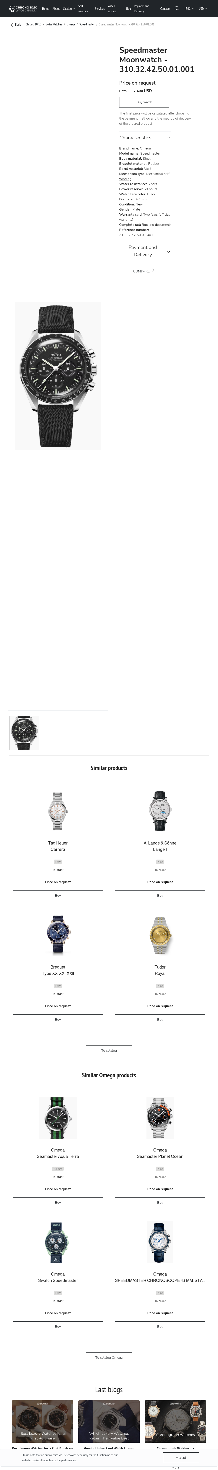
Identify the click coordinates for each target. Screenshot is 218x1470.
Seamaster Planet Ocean (160, 1156)
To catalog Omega (109, 1357)
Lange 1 (160, 849)
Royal (160, 973)
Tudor (160, 967)
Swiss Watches (54, 24)
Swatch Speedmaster (58, 1280)
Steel (147, 158)
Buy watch (144, 102)
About (56, 8)
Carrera (58, 849)
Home (45, 8)
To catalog (109, 1050)
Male (136, 209)
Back (17, 24)
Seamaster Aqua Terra (58, 1156)
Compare (142, 271)
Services (100, 8)
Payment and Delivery (141, 8)
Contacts (165, 8)
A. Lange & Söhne (160, 843)
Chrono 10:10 (33, 24)
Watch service (112, 8)
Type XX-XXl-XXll (58, 973)
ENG (188, 8)
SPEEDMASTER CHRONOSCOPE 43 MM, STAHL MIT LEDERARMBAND (160, 1280)
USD (201, 8)
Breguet (57, 967)
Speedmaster (87, 24)
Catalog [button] (67, 8)
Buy (58, 895)
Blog (128, 8)
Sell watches (83, 8)
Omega (71, 24)
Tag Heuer (58, 843)
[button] (177, 8)
